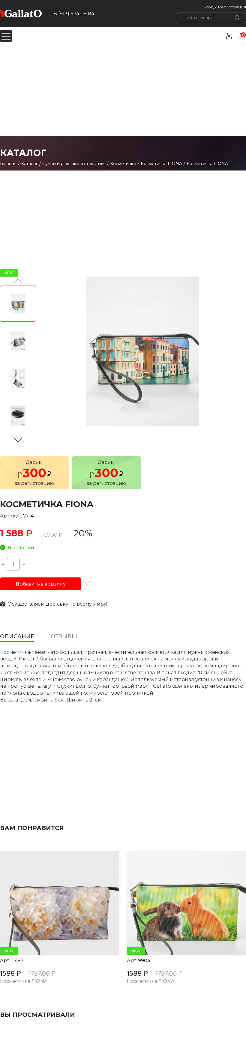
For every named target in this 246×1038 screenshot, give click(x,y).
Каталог (29, 163)
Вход (208, 7)
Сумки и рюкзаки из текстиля (74, 163)
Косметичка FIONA (161, 163)
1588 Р (10, 973)
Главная (8, 163)
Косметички (123, 163)
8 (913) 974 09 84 (74, 13)
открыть (52, 903)
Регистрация (232, 7)
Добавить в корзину (40, 584)
